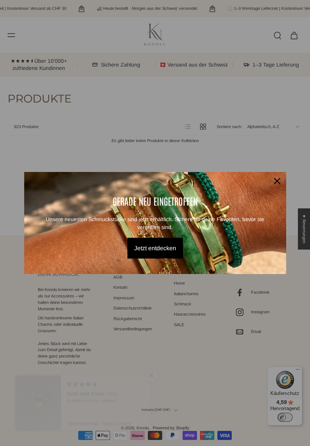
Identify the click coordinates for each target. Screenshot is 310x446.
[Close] (277, 181)
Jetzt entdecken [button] (155, 248)
